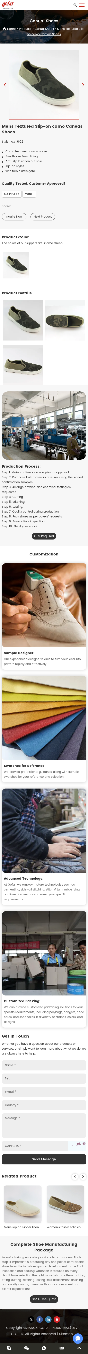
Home (11, 29)
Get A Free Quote (44, 1299)
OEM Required (44, 536)
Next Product (43, 216)
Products (25, 29)
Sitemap (66, 1334)
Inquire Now (14, 216)
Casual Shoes (44, 29)
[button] (75, 1177)
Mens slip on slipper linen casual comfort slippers (38, 1227)
